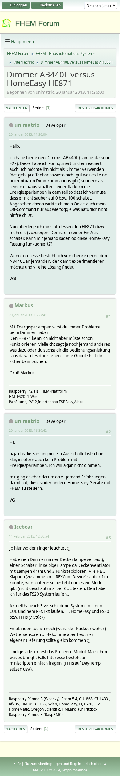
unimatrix (26, 125)
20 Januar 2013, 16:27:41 (28, 314)
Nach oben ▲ (96, 763)
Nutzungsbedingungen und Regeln (53, 763)
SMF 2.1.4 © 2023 (46, 770)
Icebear (23, 526)
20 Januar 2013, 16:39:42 (28, 430)
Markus (23, 305)
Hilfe (17, 763)
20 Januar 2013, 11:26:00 (28, 134)
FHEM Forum (37, 23)
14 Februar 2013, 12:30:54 (29, 536)
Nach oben (16, 729)
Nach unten (17, 107)
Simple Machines (74, 770)
